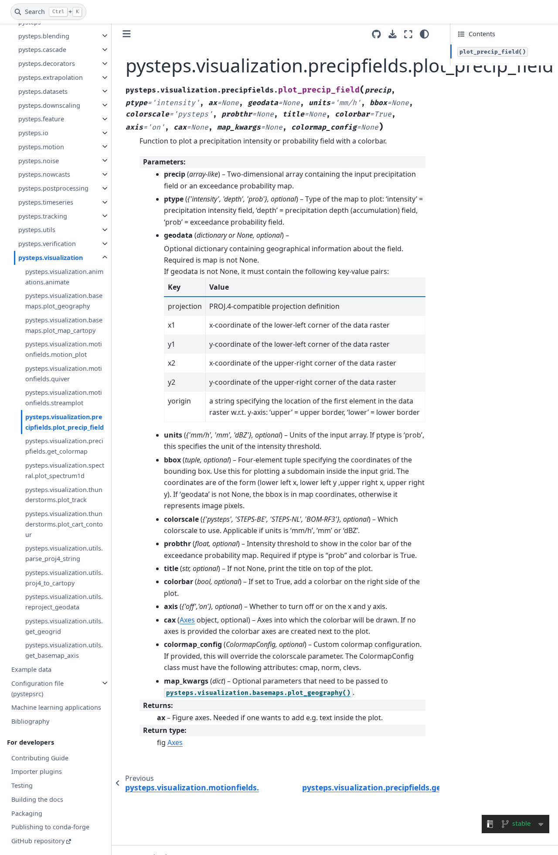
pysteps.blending (43, 35)
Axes (187, 620)
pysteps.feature (41, 119)
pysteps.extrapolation (50, 77)
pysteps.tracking (42, 216)
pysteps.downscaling (49, 105)
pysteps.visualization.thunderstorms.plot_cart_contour (64, 524)
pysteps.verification (47, 243)
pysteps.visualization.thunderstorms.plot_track (63, 494)
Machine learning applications (56, 707)
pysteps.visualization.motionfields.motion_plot (63, 349)
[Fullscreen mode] (408, 34)
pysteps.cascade (42, 49)
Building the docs (37, 799)
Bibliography (30, 721)
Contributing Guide (39, 757)
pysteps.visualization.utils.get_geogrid (64, 626)
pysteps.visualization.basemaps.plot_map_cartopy (63, 324)
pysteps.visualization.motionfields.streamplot (63, 397)
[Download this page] (392, 34)
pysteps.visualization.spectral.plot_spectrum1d (64, 470)
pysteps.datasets (43, 91)
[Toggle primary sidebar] (127, 33)
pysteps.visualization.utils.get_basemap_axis (64, 650)
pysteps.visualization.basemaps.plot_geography (63, 300)
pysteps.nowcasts (44, 174)
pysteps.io (33, 133)
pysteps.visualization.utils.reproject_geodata (64, 601)
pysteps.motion (41, 146)
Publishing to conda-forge (50, 827)
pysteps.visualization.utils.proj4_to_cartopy (64, 577)
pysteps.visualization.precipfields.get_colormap (64, 446)
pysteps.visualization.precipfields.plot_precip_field (64, 422)
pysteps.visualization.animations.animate (64, 276)
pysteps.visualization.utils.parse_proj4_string (64, 553)
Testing (22, 785)
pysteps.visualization (50, 257)
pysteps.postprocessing (53, 188)
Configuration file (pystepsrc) (37, 688)
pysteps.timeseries (45, 202)
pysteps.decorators (46, 63)
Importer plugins (36, 771)
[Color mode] (424, 34)
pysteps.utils (36, 230)
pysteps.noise (38, 160)
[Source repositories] (376, 34)
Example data (31, 669)
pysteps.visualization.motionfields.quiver (63, 373)
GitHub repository (38, 841)
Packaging (26, 813)
